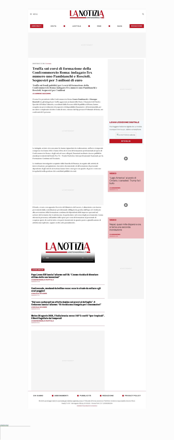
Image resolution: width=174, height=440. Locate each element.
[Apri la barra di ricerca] (143, 14)
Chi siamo (38, 395)
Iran (99, 26)
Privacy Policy (133, 395)
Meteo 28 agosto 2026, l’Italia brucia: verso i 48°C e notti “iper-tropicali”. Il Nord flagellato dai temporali (68, 317)
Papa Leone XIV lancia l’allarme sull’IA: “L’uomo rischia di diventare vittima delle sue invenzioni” (64, 275)
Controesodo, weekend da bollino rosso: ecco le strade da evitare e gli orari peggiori (66, 289)
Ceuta (53, 26)
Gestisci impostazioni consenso (87, 406)
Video (112, 173)
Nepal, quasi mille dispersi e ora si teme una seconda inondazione (125, 227)
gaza (119, 26)
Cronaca (48, 63)
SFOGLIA (126, 141)
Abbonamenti (61, 395)
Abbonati (37, 26)
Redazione (136, 26)
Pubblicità (85, 395)
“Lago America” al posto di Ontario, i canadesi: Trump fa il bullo (124, 181)
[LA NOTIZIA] (87, 14)
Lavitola (76, 26)
